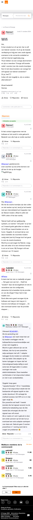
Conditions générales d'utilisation (11, 509)
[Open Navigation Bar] (2, 2)
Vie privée (16, 516)
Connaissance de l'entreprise (9, 515)
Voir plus (29, 444)
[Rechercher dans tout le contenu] (28, 15)
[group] (3, 93)
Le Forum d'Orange (9, 27)
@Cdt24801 (14, 331)
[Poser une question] (28, 515)
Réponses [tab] (5, 116)
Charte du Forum (6, 507)
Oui (16, 492)
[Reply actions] (30, 328)
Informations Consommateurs (10, 518)
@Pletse (4, 276)
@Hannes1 (5, 164)
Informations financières (18, 513)
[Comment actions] (31, 128)
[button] (6, 172)
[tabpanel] (16, 280)
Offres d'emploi (5, 516)
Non (6, 492)
